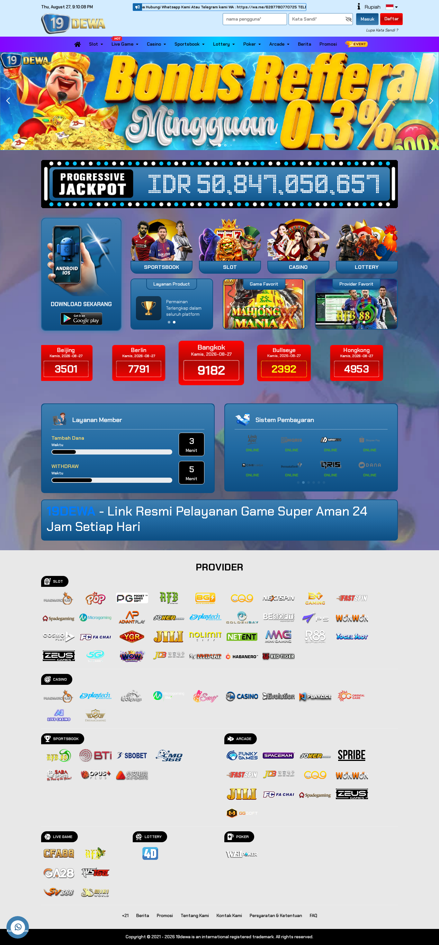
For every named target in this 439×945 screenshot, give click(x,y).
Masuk (367, 19)
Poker (249, 44)
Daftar (391, 19)
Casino (154, 44)
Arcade (276, 44)
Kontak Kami (229, 915)
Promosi (328, 44)
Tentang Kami (195, 915)
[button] (431, 101)
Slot (93, 44)
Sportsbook (187, 44)
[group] (356, 304)
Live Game (122, 44)
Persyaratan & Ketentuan (276, 915)
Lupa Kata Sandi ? (382, 30)
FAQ (313, 915)
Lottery (221, 44)
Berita (304, 44)
